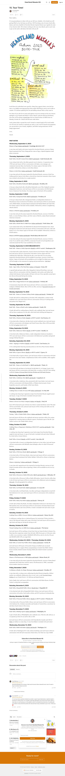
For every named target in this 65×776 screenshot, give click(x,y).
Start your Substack (29, 770)
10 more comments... (13, 710)
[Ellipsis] (55, 681)
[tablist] (14, 669)
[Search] (46, 2)
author (17, 325)
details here (35, 588)
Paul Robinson (15, 681)
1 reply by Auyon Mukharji (19, 691)
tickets (32, 267)
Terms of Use (38, 741)
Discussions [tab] (19, 716)
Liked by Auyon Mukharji (18, 682)
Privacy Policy (42, 742)
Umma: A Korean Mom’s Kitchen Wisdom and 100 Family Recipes (32, 372)
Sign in (61, 2)
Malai (10, 622)
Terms (36, 767)
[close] (45, 719)
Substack (26, 773)
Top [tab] (11, 716)
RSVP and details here (40, 475)
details (33, 248)
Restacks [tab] (18, 669)
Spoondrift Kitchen (48, 287)
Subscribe (54, 2)
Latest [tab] (14, 716)
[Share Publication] (49, 2)
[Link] (8, 141)
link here (47, 261)
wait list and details (45, 427)
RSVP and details (34, 159)
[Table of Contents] (1, 388)
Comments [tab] (12, 669)
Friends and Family (14, 289)
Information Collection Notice (32, 742)
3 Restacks (24, 655)
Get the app (38, 770)
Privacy (32, 767)
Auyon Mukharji (15, 10)
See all (12, 748)
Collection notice (41, 767)
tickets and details (27, 171)
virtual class (26, 117)
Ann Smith (14, 695)
